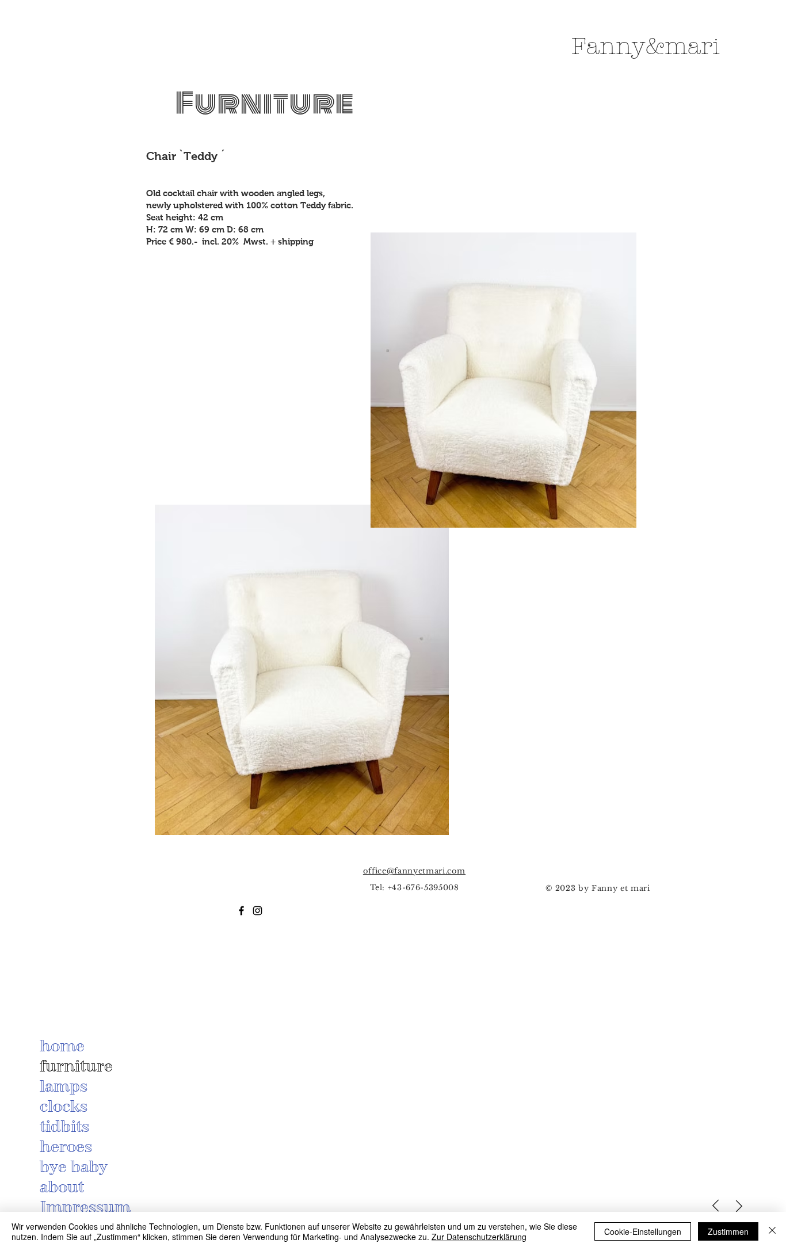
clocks (63, 1106)
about (62, 1186)
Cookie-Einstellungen (642, 1231)
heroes (66, 1146)
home (62, 1045)
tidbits (64, 1126)
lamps (63, 1086)
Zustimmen (728, 1231)
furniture (76, 1066)
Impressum (85, 1206)
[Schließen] (772, 1231)
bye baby (74, 1166)
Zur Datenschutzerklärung (479, 1236)
